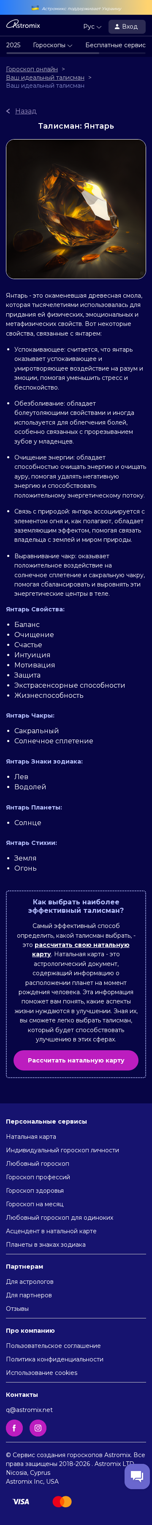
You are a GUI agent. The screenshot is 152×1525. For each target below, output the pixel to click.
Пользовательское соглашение (53, 1346)
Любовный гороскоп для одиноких (59, 1217)
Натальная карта (31, 1136)
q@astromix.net (29, 1410)
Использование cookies (41, 1373)
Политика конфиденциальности (54, 1359)
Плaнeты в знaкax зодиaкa (46, 1244)
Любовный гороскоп (37, 1163)
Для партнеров (29, 1295)
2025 (13, 45)
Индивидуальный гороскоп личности (62, 1150)
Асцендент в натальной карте (51, 1231)
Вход (130, 26)
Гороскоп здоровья (35, 1190)
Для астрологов (30, 1282)
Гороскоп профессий (38, 1177)
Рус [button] (89, 26)
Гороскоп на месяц (34, 1204)
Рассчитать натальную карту (76, 1060)
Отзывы (17, 1309)
